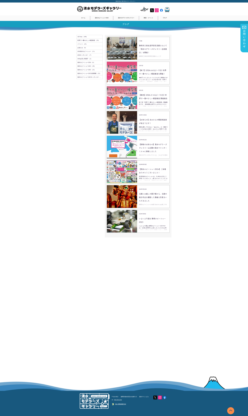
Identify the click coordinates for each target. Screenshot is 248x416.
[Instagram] (157, 10)
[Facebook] (161, 10)
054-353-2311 (118, 400)
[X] (152, 10)
